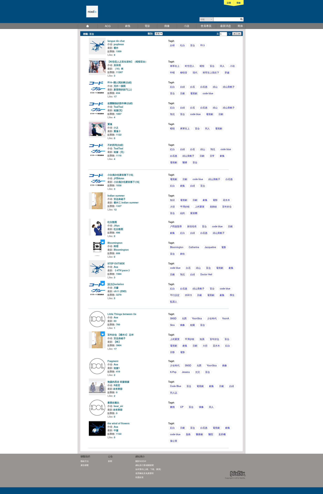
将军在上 (175, 66)
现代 (195, 72)
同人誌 (173, 392)
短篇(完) (118, 110)
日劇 (182, 93)
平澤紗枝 (185, 206)
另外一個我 (119, 86)
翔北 (172, 114)
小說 (186, 26)
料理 (116, 246)
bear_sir (118, 406)
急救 (188, 434)
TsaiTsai (118, 106)
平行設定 (175, 295)
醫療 (185, 162)
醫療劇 (199, 434)
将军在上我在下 (211, 72)
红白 (182, 45)
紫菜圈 (193, 213)
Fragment (112, 361)
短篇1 (117, 368)
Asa (116, 266)
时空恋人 (189, 66)
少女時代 (212, 318)
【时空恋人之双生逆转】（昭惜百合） (127, 61)
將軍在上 (185, 128)
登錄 (239, 2)
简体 (240, 26)
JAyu (117, 225)
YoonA (225, 318)
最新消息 (225, 26)
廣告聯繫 (85, 465)
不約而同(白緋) (115, 144)
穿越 (227, 72)
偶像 (167, 26)
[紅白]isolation (115, 284)
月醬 (116, 287)
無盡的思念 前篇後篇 (118, 381)
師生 (182, 253)
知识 (172, 200)
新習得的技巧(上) (123, 89)
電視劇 (193, 93)
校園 (192, 325)
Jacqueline (210, 247)
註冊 (229, 2)
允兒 (197, 372)
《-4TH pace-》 (122, 270)
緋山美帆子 (229, 86)
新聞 (110, 461)
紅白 (172, 86)
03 (115, 321)
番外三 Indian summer (126, 202)
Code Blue (175, 386)
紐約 (182, 213)
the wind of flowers (118, 423)
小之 (116, 127)
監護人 (173, 301)
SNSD (173, 318)
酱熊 (172, 407)
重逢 (109, 124)
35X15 (188, 295)
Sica (172, 325)
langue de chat (116, 40)
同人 (222, 66)
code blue (208, 93)
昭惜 (202, 66)
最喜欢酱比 (113, 402)
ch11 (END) (120, 291)
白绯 (172, 45)
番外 (116, 47)
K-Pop (173, 372)
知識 (202, 339)
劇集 (128, 26)
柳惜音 (183, 72)
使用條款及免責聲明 (144, 473)
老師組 (213, 206)
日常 (212, 155)
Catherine (194, 247)
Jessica (186, 372)
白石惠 (203, 86)
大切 (172, 206)
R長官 (117, 385)
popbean (119, 44)
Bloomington (114, 242)
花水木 (226, 200)
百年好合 (227, 206)
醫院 (210, 434)
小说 (232, 66)
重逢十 (117, 131)
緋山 (215, 86)
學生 (232, 295)
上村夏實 (199, 206)
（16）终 (118, 68)
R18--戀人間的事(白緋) (119, 82)
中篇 (116, 430)
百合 (192, 45)
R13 (202, 45)
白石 (192, 86)
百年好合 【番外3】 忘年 (120, 334)
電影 (147, 26)
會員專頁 (206, 26)
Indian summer (115, 195)
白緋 (182, 86)
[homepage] (88, 13)
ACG (108, 26)
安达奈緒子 (119, 199)
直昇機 (222, 434)
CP (181, 407)
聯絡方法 (85, 461)
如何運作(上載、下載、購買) (148, 469)
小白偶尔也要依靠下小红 (120, 174)
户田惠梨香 (176, 226)
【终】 (117, 341)
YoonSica (197, 318)
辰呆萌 (117, 65)
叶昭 (172, 72)
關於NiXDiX (140, 461)
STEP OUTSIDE (116, 263)
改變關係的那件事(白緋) (120, 103)
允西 (184, 318)
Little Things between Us (121, 314)
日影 (172, 352)
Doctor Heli (206, 274)
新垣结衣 (192, 226)
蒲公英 (173, 440)
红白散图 (112, 222)
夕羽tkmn (119, 178)
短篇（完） (119, 152)
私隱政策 (139, 477)
